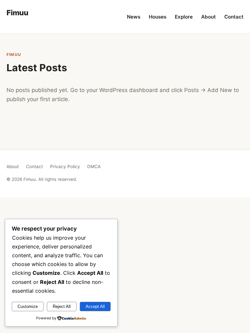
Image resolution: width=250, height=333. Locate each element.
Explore (184, 17)
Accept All (95, 306)
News (133, 17)
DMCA (94, 166)
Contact (233, 17)
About (208, 17)
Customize (28, 306)
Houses (157, 17)
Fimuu (17, 12)
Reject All (62, 306)
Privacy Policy (65, 166)
